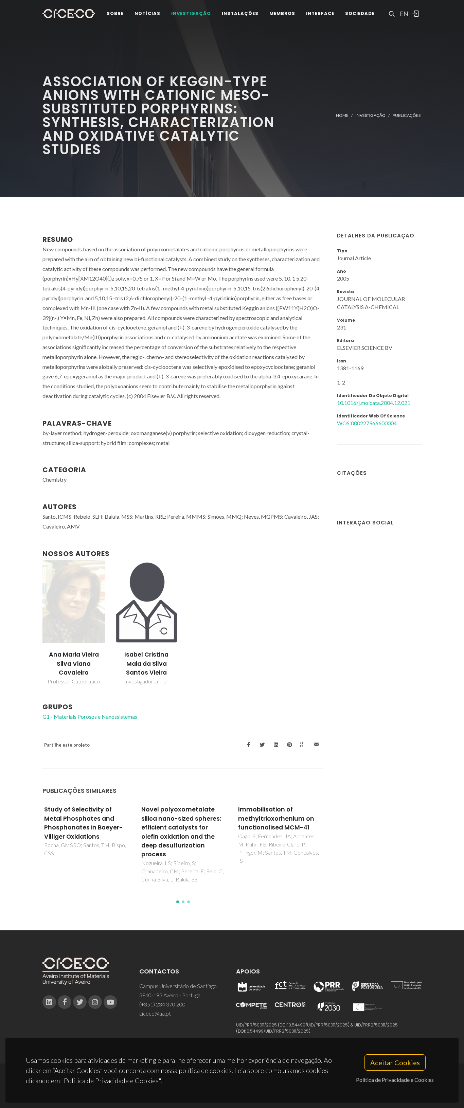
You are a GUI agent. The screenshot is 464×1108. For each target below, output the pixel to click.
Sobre (115, 13)
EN (403, 13)
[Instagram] (95, 1002)
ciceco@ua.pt (155, 1013)
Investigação (191, 13)
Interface (320, 13)
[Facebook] (64, 1002)
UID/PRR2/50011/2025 (376, 1025)
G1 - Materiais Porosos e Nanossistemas (89, 716)
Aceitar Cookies (395, 1062)
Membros (282, 13)
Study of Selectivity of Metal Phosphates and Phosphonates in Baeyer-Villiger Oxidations (83, 822)
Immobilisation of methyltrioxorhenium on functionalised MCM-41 (276, 818)
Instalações (240, 13)
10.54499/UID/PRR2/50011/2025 (277, 1031)
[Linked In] (49, 1002)
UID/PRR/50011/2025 (256, 1025)
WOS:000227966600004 (367, 423)
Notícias (147, 13)
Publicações (407, 115)
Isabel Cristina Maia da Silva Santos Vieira (146, 663)
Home (342, 115)
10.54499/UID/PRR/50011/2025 (317, 1025)
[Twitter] (80, 1002)
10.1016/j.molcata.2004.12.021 (373, 402)
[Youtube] (110, 1002)
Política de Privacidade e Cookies (395, 1079)
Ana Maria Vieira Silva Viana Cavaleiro (74, 663)
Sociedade (360, 13)
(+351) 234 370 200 (162, 1004)
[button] (177, 901)
